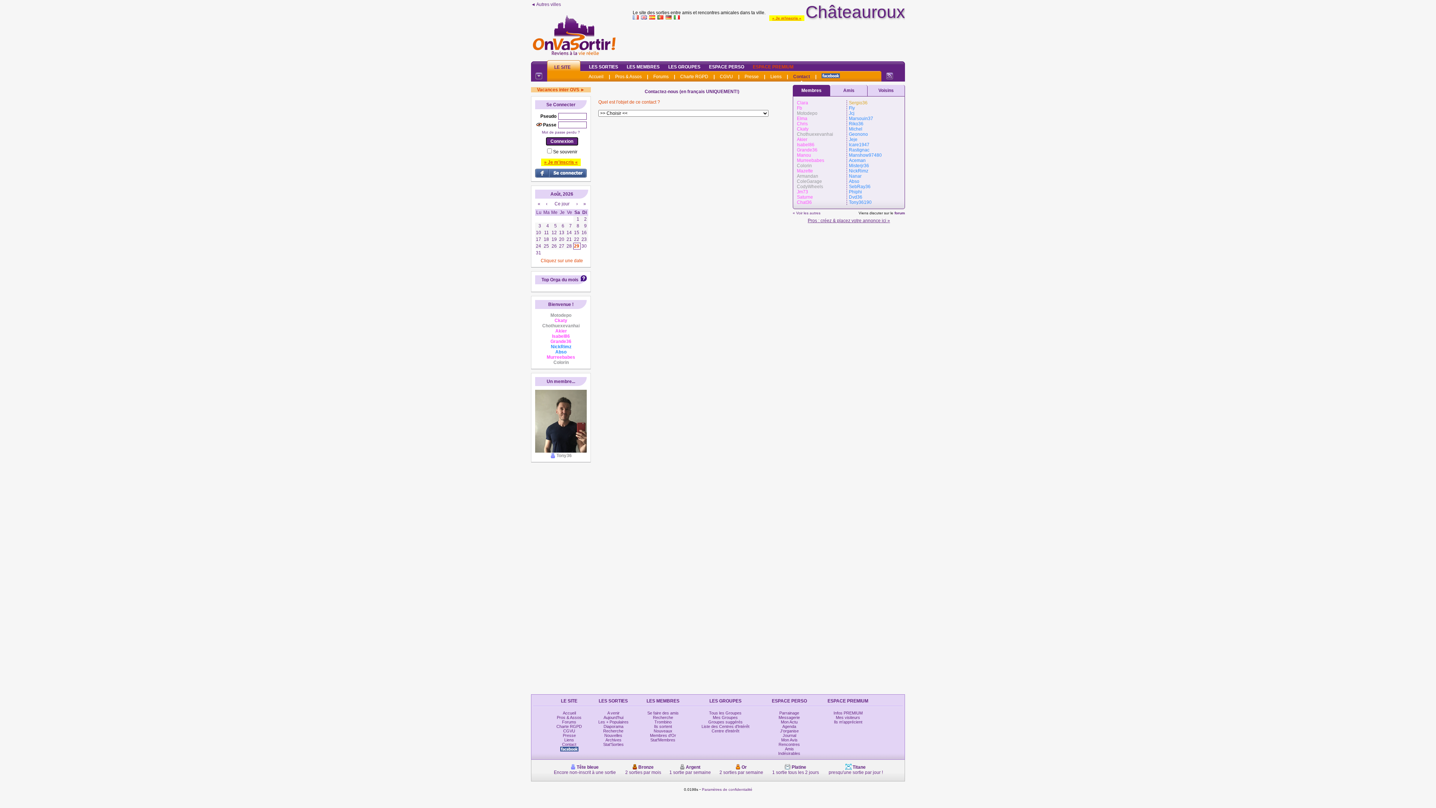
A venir (613, 713)
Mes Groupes (725, 717)
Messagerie (789, 717)
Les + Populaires (613, 722)
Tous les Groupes (725, 713)
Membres (811, 90)
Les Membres (643, 67)
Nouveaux (663, 731)
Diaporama (613, 726)
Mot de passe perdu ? (561, 132)
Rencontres (789, 744)
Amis (848, 90)
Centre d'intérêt (725, 731)
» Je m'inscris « (786, 18)
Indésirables (789, 753)
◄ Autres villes (546, 4)
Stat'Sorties (613, 744)
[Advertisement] (769, 39)
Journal (789, 735)
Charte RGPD (694, 76)
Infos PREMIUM (848, 713)
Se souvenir (565, 151)
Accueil (596, 76)
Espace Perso (726, 67)
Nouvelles (613, 735)
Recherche (613, 731)
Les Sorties (603, 67)
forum (900, 213)
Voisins (886, 90)
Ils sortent (663, 726)
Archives (613, 740)
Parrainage (789, 713)
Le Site (562, 67)
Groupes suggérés (725, 722)
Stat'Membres (662, 740)
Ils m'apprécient (848, 722)
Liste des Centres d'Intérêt (725, 726)
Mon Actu (789, 722)
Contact (801, 76)
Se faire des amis (663, 713)
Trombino (663, 722)
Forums (661, 76)
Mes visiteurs (848, 717)
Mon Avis (789, 740)
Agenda (789, 726)
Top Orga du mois (560, 279)
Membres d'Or (663, 735)
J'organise (789, 731)
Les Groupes (684, 67)
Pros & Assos (628, 76)
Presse (752, 76)
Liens (776, 76)
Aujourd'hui (613, 717)
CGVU (726, 76)
